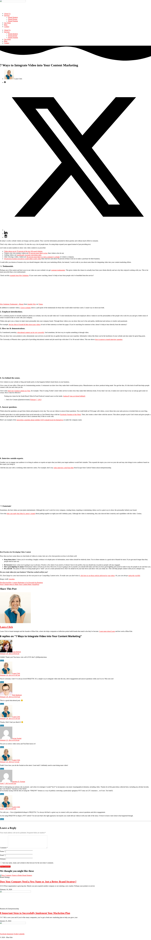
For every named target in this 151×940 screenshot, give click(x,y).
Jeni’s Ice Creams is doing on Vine (19, 391)
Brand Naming (13, 21)
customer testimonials (58, 270)
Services (7, 15)
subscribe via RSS (134, 575)
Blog (5, 25)
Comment (4, 848)
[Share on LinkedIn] (5, 233)
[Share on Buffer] (5, 237)
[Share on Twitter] (77, 230)
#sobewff (66, 396)
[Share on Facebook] (5, 82)
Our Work (7, 23)
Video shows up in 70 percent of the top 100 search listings (23, 251)
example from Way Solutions (19, 275)
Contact (6, 26)
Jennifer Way (31, 304)
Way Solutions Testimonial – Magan (12, 304)
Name (2, 851)
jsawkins (12, 579)
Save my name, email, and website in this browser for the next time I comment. (28, 863)
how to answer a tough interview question (108, 339)
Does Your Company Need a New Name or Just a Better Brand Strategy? (38, 881)
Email (2, 855)
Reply (2, 660)
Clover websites (25, 308)
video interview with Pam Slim (64, 468)
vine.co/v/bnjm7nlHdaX (77, 396)
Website (2, 859)
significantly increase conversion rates (29, 255)
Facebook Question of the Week (70, 414)
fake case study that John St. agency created (21, 513)
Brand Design (12, 19)
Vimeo (40, 304)
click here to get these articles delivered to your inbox (97, 575)
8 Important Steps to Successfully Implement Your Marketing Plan (35, 913)
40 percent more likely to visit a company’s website (43, 257)
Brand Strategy (13, 17)
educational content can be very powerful (30, 332)
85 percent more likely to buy (38, 253)
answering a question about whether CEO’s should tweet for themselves (40, 420)
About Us (7, 14)
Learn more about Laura (107, 631)
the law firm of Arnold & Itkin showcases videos (24, 324)
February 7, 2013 (35, 399)
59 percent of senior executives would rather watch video (22, 259)
